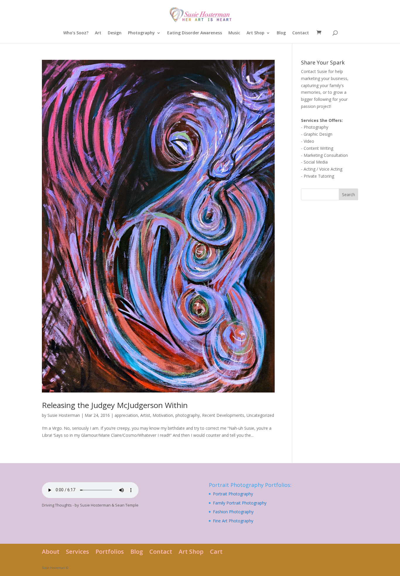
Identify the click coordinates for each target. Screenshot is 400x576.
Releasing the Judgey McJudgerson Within (115, 405)
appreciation (126, 415)
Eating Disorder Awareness (194, 33)
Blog (281, 33)
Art (98, 33)
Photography (141, 33)
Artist (145, 415)
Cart (216, 551)
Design (115, 33)
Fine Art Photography (233, 521)
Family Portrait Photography (239, 503)
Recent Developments (223, 415)
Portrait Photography (233, 494)
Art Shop (255, 33)
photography (187, 415)
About (50, 551)
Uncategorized (260, 415)
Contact (300, 33)
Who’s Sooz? (75, 33)
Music (234, 33)
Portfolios (109, 551)
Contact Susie (314, 71)
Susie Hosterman (63, 415)
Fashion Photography (233, 511)
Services (77, 551)
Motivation (163, 415)
